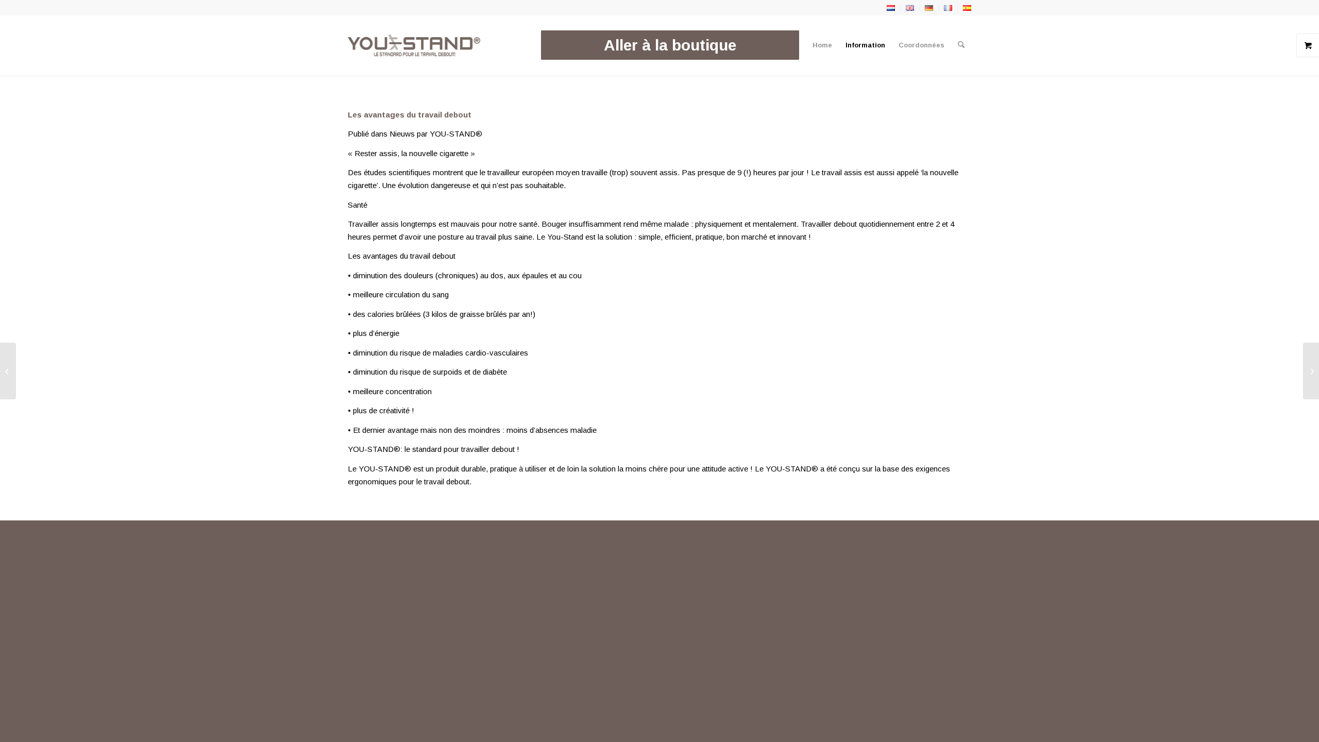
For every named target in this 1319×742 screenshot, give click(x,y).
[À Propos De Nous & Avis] (8, 371)
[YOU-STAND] (414, 45)
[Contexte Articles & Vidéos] (1311, 371)
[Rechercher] (961, 45)
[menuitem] (670, 45)
